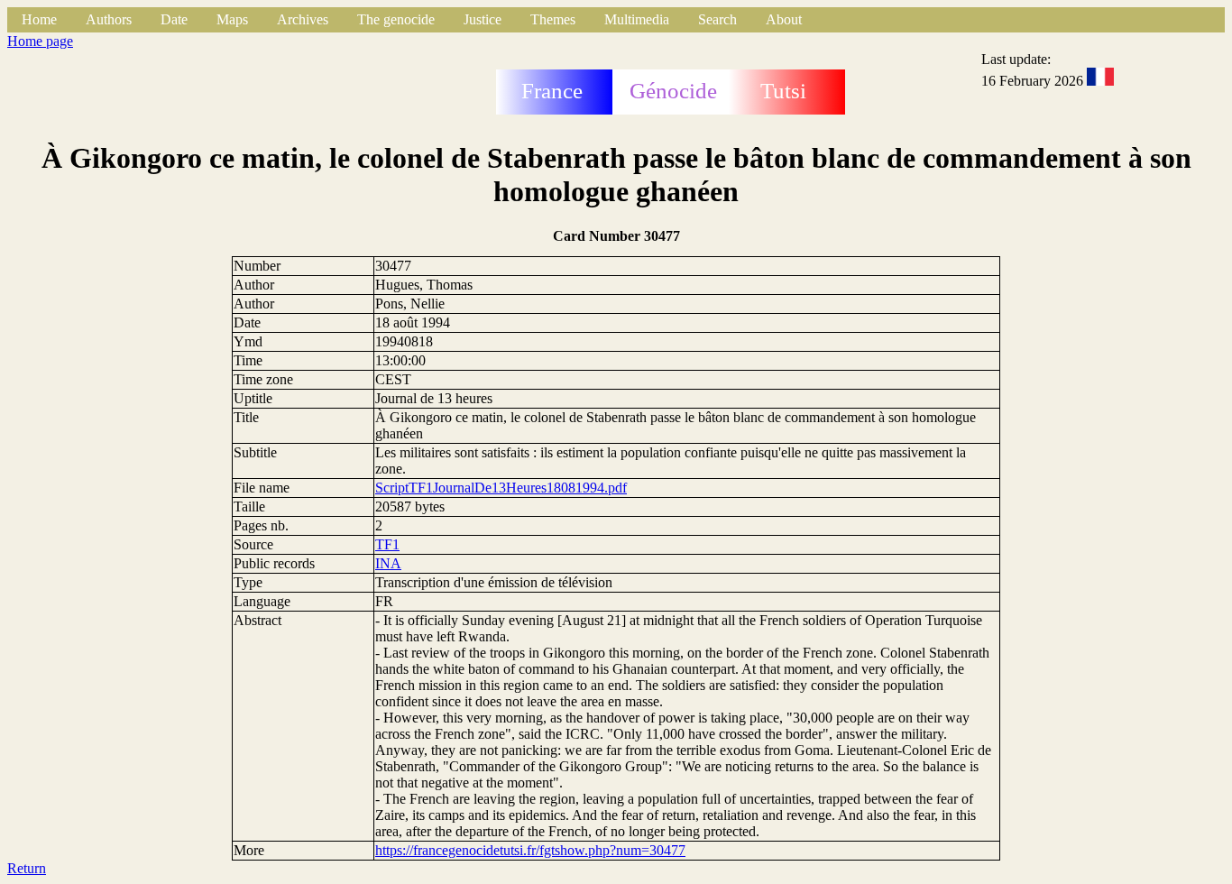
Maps (232, 19)
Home (39, 19)
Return (26, 868)
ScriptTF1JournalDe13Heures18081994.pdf (501, 487)
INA (388, 563)
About (784, 19)
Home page (40, 41)
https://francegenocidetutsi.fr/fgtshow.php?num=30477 (530, 850)
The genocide (396, 19)
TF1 (387, 544)
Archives (302, 19)
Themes (552, 19)
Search (717, 19)
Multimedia (636, 19)
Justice (482, 19)
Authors (109, 19)
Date (174, 19)
